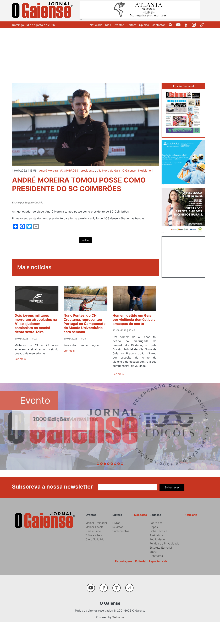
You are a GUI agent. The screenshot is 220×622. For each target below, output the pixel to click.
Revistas (117, 527)
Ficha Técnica (158, 531)
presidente (87, 170)
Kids (108, 25)
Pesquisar (171, 25)
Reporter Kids (158, 561)
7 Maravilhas (93, 535)
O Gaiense (129, 170)
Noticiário (96, 25)
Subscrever (172, 487)
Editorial (140, 561)
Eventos (119, 25)
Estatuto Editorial (161, 547)
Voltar (85, 240)
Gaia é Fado (93, 531)
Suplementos (120, 531)
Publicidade (157, 539)
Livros (116, 523)
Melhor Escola (94, 527)
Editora (131, 25)
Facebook (187, 25)
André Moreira (48, 170)
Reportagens (124, 561)
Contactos (158, 25)
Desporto (140, 515)
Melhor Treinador (96, 523)
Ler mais (20, 359)
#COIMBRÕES (69, 170)
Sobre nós (156, 523)
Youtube (179, 25)
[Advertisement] (110, 54)
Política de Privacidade (164, 543)
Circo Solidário (94, 539)
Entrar (153, 551)
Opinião (144, 25)
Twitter (202, 25)
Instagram (195, 25)
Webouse (118, 617)
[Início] (43, 10)
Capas (154, 527)
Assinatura (156, 535)
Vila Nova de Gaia (108, 170)
